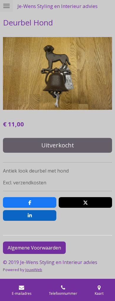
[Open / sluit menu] (6, 6)
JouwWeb (33, 269)
